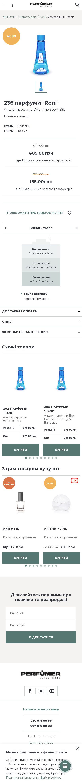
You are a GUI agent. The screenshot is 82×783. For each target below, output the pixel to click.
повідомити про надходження (35, 213)
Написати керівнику (41, 709)
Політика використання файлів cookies (33, 777)
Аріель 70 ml (55, 528)
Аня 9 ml (11, 528)
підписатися (41, 637)
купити (20, 450)
